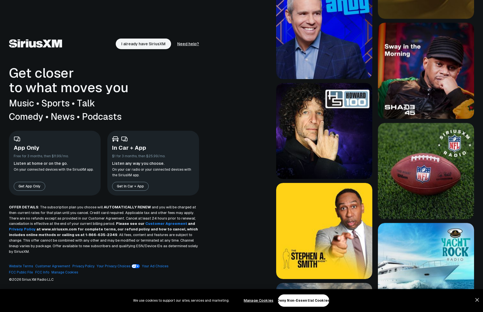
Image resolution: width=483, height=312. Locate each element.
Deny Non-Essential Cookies (303, 300)
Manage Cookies (258, 300)
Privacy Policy (22, 229)
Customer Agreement (166, 223)
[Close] (477, 300)
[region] (241, 300)
